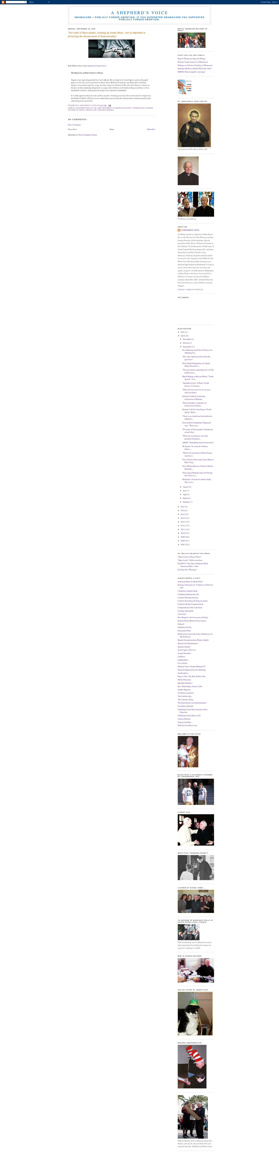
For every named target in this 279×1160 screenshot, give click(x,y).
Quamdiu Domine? (185, 683)
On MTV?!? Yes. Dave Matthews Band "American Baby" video (193, 565)
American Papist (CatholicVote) (190, 581)
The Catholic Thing (185, 699)
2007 (183, 544)
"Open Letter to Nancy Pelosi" (189, 556)
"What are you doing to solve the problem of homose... (195, 437)
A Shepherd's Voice (139, 12)
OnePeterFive (183, 673)
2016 (183, 510)
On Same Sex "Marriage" (187, 569)
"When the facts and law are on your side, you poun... (196, 391)
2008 (183, 540)
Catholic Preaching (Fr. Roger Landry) (193, 600)
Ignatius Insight (184, 646)
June (185, 490)
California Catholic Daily (188, 591)
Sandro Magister (184, 689)
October (186, 343)
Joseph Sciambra (184, 653)
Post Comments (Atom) (88, 134)
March (185, 498)
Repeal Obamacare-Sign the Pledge (191, 58)
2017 (183, 506)
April (185, 494)
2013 (183, 521)
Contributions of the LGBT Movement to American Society (104, 108)
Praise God (91, 110)
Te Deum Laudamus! (186, 693)
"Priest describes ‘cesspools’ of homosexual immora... (194, 404)
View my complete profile (190, 289)
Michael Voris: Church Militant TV (191, 666)
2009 (183, 537)
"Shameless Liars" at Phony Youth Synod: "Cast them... (195, 384)
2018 (183, 335)
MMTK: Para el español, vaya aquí (191, 71)
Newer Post (72, 129)
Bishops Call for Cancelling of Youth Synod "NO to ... (196, 411)
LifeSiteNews (183, 660)
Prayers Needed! (106, 110)
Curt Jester (182, 614)
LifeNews (181, 656)
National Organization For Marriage (192, 669)
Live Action (182, 663)
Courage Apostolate (185, 610)
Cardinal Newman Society (188, 597)
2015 (183, 514)
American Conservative (96, 65)
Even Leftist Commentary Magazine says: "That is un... (196, 424)
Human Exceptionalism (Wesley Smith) (193, 640)
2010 (183, 533)
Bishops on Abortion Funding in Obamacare (195, 65)
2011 (183, 529)
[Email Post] (109, 105)
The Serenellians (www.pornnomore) (192, 702)
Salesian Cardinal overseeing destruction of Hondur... (193, 397)
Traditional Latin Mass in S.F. (189, 715)
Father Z (181, 624)
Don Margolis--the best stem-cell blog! (193, 617)
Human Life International (188, 643)
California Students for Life (188, 594)
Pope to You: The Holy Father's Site (192, 676)
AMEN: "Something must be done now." (198, 442)
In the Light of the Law (187, 650)
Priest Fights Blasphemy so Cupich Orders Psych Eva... (196, 364)
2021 (183, 332)
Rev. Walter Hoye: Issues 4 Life (190, 686)
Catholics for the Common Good (190, 604)
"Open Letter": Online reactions (190, 560)
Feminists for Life (184, 627)
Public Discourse (184, 679)
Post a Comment (74, 124)
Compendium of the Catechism (190, 607)
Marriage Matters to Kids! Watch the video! (195, 68)
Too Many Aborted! (185, 706)
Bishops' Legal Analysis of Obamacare (193, 62)
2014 (183, 518)
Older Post (151, 129)
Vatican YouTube (184, 722)
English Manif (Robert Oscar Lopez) (192, 620)
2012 (183, 525)
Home (112, 129)
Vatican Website (184, 719)
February (186, 502)
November (187, 339)
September (187, 346)
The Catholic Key (185, 696)
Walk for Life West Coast (187, 725)
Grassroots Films (184, 630)
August (186, 486)
